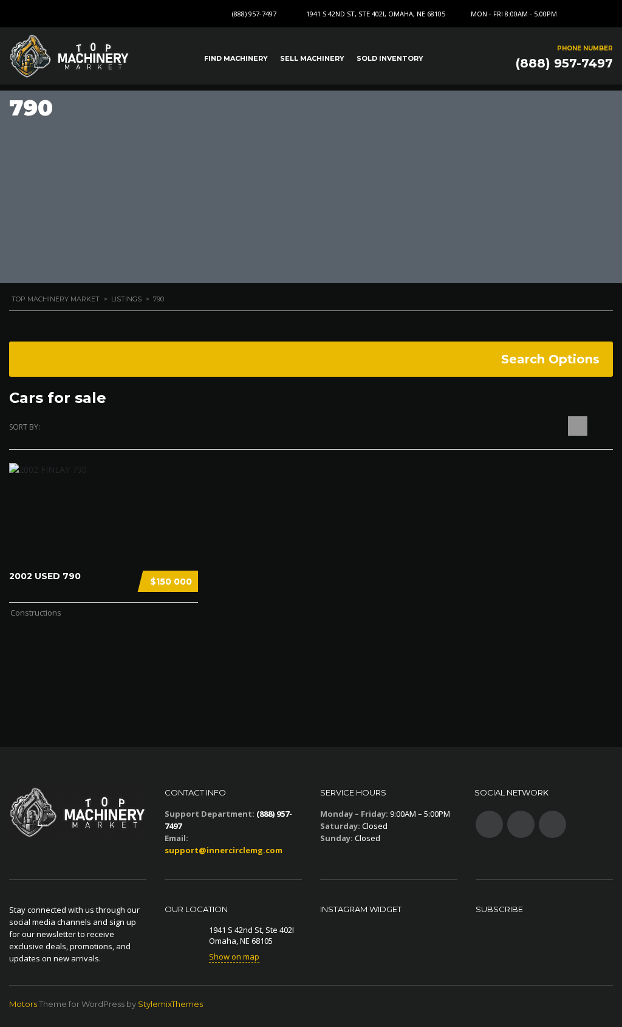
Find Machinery (236, 59)
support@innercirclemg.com (223, 850)
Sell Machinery (312, 59)
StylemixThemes (170, 1004)
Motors (23, 1004)
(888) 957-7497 (254, 13)
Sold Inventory (390, 59)
